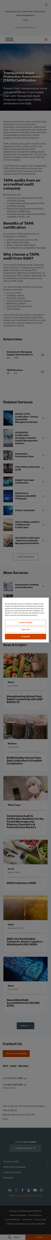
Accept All (25, 637)
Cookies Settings (25, 623)
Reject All (26, 630)
